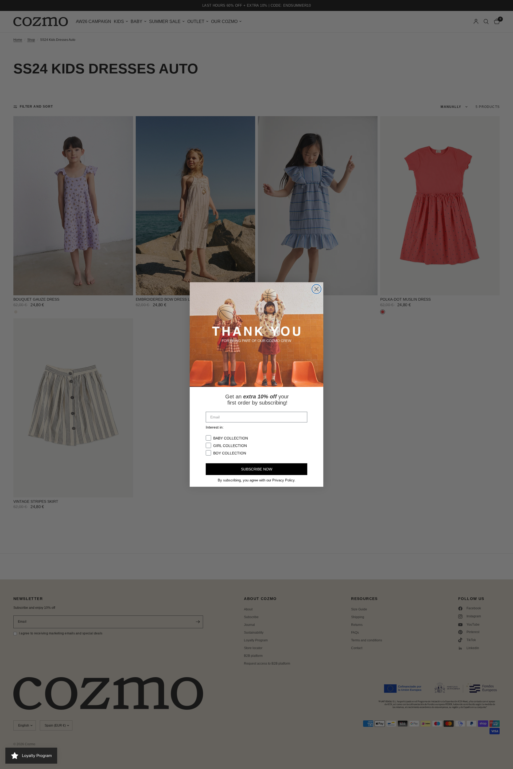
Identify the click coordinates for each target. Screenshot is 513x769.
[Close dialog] (316, 289)
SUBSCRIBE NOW (256, 469)
